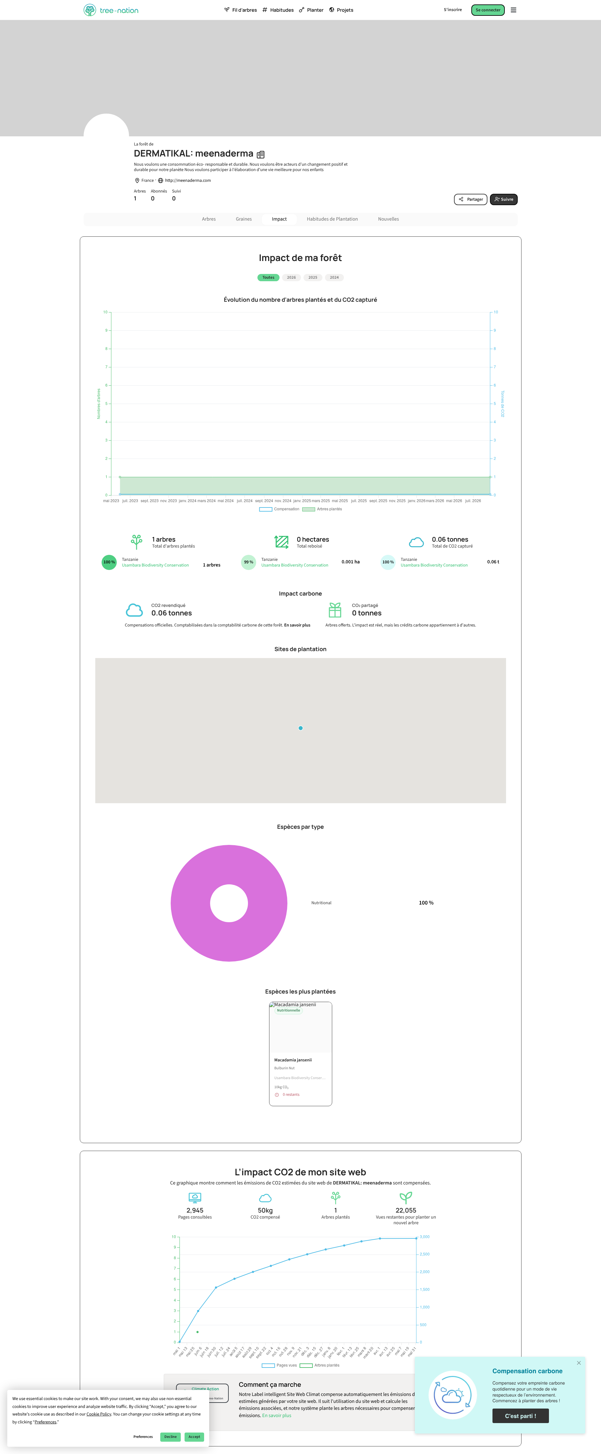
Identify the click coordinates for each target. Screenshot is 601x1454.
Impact (279, 219)
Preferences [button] (45, 1422)
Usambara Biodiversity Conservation (155, 565)
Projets (345, 10)
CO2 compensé (265, 1217)
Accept (194, 1436)
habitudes (282, 10)
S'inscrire (453, 10)
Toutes (268, 277)
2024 (334, 277)
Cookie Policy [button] (98, 1414)
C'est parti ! (520, 1416)
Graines (244, 219)
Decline (170, 1436)
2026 (291, 277)
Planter (315, 10)
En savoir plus (297, 625)
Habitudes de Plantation (332, 219)
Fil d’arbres (245, 10)
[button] (300, 728)
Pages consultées (195, 1217)
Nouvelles (388, 219)
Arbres (209, 219)
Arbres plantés (335, 1217)
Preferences (143, 1436)
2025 (313, 277)
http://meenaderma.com (188, 180)
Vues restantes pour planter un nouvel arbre (406, 1220)
